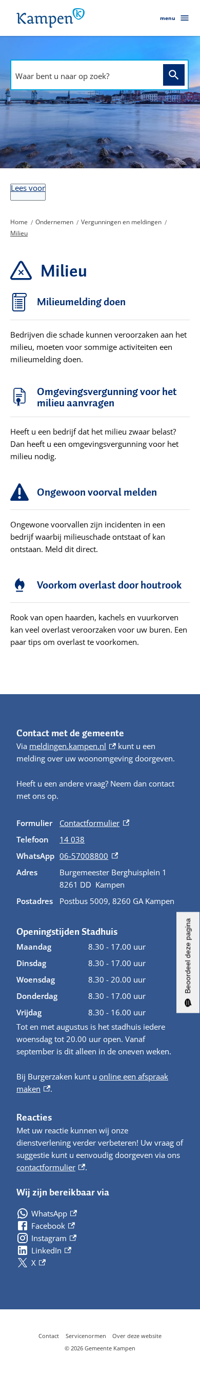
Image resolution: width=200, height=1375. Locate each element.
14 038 (72, 839)
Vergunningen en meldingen (121, 222)
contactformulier (50, 1167)
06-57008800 (88, 856)
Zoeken (174, 75)
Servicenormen (86, 1336)
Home (19, 222)
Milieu (19, 233)
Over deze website (137, 1336)
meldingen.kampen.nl (72, 746)
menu (167, 18)
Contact (48, 1336)
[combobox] (84, 76)
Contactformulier (94, 823)
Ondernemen (54, 222)
